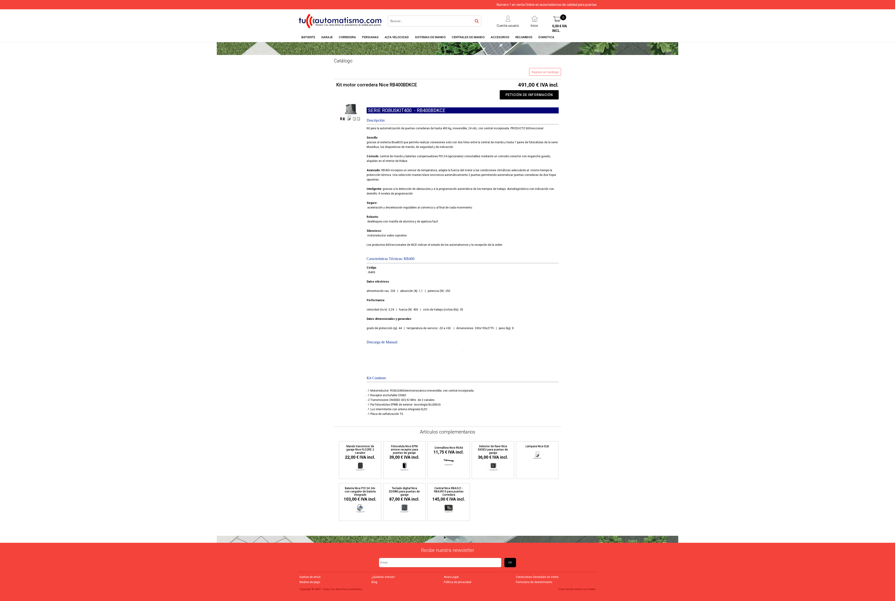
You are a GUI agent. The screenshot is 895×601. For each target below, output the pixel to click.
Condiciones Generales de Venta (537, 577)
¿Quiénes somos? (383, 577)
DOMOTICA (546, 37)
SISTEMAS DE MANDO (430, 37)
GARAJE (327, 37)
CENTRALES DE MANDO (468, 37)
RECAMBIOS (523, 37)
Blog (374, 582)
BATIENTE (308, 37)
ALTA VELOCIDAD (397, 37)
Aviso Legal (451, 577)
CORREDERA (347, 37)
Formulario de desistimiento (534, 582)
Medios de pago (309, 582)
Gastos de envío (309, 577)
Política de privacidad (457, 582)
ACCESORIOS (500, 37)
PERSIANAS (370, 37)
